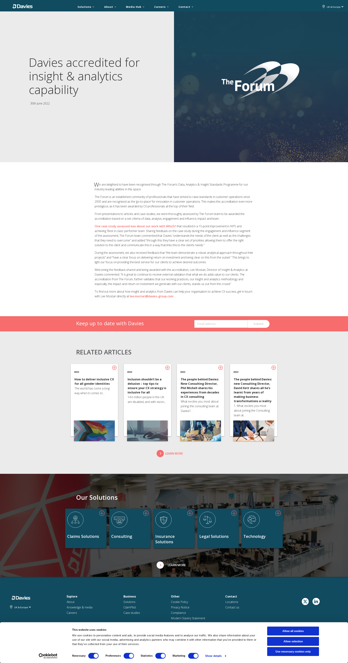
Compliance (178, 613)
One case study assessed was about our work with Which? (135, 226)
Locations (231, 602)
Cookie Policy (179, 602)
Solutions (84, 7)
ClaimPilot (129, 607)
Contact (184, 7)
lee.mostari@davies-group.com (151, 296)
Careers (159, 7)
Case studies (131, 613)
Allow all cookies (293, 631)
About (108, 7)
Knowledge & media (79, 607)
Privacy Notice (180, 607)
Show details (213, 655)
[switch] (129, 656)
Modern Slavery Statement (188, 618)
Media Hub (133, 7)
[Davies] (23, 6)
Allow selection (293, 641)
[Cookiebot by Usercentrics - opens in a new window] (48, 656)
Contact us (232, 607)
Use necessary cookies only (293, 651)
